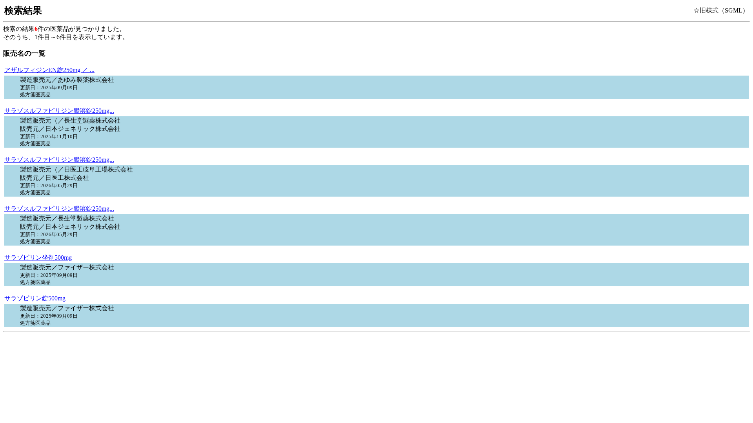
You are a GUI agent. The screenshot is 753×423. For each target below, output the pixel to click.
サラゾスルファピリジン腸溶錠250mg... (59, 110)
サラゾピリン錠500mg (34, 298)
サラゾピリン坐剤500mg (38, 257)
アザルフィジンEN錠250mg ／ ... (49, 70)
